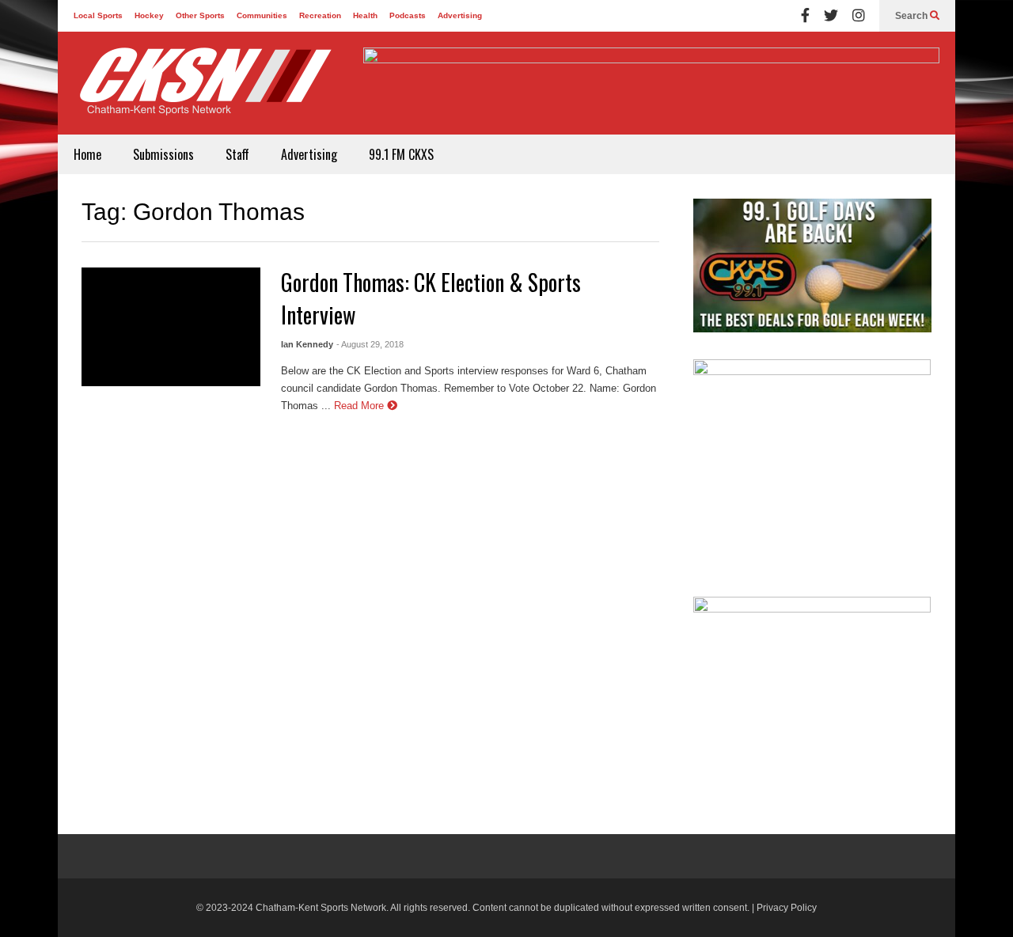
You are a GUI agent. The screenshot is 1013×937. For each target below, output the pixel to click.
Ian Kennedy (307, 344)
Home (87, 154)
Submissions (163, 154)
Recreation (320, 15)
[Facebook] (805, 16)
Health (365, 15)
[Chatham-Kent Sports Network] (203, 89)
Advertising (460, 15)
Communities (262, 15)
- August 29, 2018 (370, 344)
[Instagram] (858, 16)
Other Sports (200, 15)
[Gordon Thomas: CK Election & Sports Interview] (171, 326)
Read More (360, 406)
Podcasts (407, 15)
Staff (237, 154)
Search (912, 15)
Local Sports (98, 15)
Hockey (149, 15)
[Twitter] (831, 16)
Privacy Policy (787, 907)
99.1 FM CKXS (401, 154)
